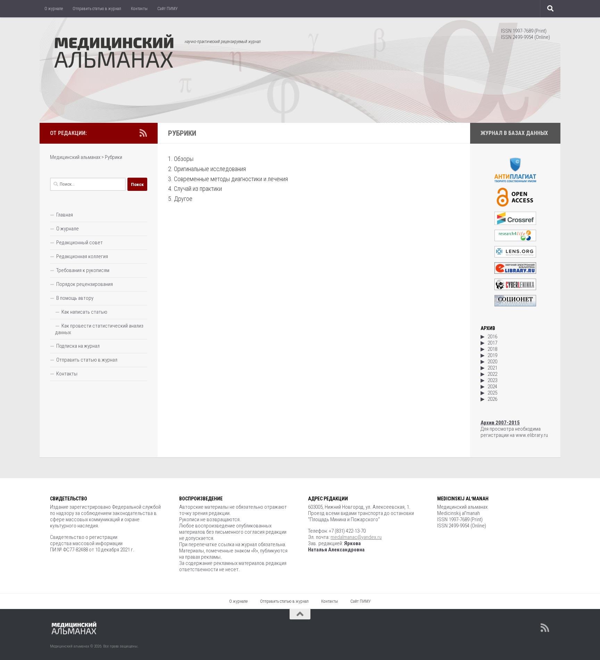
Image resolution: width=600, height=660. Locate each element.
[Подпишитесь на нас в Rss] (143, 133)
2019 (492, 355)
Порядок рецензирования (84, 284)
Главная (64, 215)
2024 (492, 386)
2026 (492, 399)
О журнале (53, 8)
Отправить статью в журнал (97, 8)
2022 (492, 374)
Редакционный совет (79, 242)
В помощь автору (74, 298)
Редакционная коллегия (82, 256)
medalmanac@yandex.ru (356, 537)
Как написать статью (84, 312)
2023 (492, 380)
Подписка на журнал (78, 346)
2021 (492, 368)
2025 (492, 393)
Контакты (139, 8)
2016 (492, 336)
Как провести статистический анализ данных (99, 329)
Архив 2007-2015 (500, 423)
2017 (492, 343)
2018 (492, 349)
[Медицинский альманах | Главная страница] (114, 52)
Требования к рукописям (82, 270)
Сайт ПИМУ (167, 8)
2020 (492, 361)
